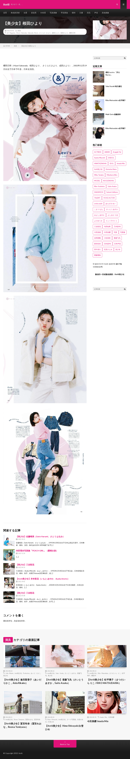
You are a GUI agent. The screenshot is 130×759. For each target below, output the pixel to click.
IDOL (112, 163)
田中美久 (97, 249)
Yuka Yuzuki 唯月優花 (113, 86)
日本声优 (117, 244)
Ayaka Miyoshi (99, 158)
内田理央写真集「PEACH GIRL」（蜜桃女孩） (37, 550)
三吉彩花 (97, 226)
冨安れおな (29, 719)
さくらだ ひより (45, 33)
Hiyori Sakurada (21, 33)
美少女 (117, 249)
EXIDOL (111, 158)
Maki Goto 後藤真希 (113, 114)
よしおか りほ (113, 215)
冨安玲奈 (37, 719)
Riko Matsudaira (103, 673)
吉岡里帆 (97, 238)
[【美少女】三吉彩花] (9, 569)
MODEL (97, 181)
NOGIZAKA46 (108, 181)
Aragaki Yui (117, 152)
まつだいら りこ (115, 673)
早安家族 (64, 13)
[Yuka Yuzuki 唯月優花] (98, 91)
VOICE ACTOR (109, 198)
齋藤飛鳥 (97, 255)
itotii (106, 264)
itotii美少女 (98, 169)
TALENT (97, 198)
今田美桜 (97, 232)
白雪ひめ (51, 721)
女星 (25, 13)
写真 (115, 232)
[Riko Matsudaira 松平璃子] (98, 105)
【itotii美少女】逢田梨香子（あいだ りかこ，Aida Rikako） (22, 681)
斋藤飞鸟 (117, 238)
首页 (5, 13)
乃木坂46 (117, 226)
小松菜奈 (107, 238)
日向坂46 (107, 244)
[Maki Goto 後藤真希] (98, 119)
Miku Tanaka (99, 175)
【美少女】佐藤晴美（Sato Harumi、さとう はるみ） (40, 536)
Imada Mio (121, 163)
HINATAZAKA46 (100, 163)
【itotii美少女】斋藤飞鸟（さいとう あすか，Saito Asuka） (64, 681)
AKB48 (107, 152)
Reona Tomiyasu (19, 719)
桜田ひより (64, 33)
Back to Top (65, 744)
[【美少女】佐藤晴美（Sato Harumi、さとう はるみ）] (9, 540)
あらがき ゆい (110, 204)
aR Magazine (11, 33)
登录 (23, 621)
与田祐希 (107, 226)
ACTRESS (97, 152)
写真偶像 (53, 13)
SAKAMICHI (98, 192)
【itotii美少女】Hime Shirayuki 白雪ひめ (64, 727)
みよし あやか (99, 215)
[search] (125, 58)
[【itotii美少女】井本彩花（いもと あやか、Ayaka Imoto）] (9, 583)
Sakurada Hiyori (33, 33)
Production (26, 673)
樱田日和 (72, 33)
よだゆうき (98, 221)
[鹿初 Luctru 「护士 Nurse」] (98, 77)
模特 (73, 13)
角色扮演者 (15, 13)
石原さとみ (108, 249)
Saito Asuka (112, 186)
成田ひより (55, 33)
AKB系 (43, 13)
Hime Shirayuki (52, 719)
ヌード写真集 (71, 719)
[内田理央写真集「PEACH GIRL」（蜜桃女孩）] (9, 555)
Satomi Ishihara (112, 192)
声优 (96, 13)
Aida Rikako (9, 673)
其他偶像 (105, 13)
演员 (88, 13)
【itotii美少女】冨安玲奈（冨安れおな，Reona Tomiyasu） (22, 725)
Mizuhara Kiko (112, 175)
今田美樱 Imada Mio (98, 721)
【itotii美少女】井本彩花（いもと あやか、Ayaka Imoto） (42, 578)
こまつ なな (98, 209)
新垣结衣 (97, 244)
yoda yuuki (98, 204)
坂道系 (33, 13)
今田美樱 (107, 232)
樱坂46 (93, 675)
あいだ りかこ (36, 673)
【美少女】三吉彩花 (25, 564)
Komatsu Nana (111, 169)
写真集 (122, 232)
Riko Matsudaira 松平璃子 (115, 100)
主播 (81, 13)
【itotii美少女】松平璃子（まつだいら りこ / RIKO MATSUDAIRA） (106, 681)
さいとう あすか (112, 209)
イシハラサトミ (111, 221)
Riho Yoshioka (99, 186)
